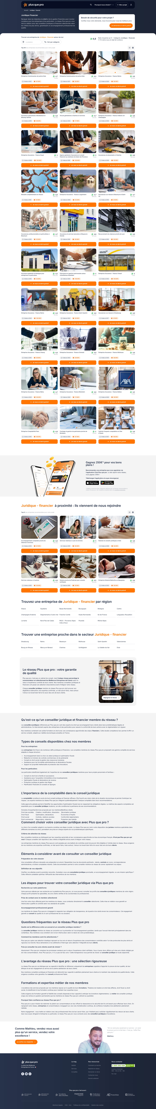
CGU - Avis (68, 1105)
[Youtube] (26, 1073)
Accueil (26, 10)
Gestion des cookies (97, 1105)
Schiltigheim (83, 647)
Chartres (62, 647)
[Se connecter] (131, 5)
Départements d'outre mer (49, 615)
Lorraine (24, 621)
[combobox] (32, 42)
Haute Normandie (85, 615)
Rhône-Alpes (102, 621)
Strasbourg (25, 641)
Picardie (81, 621)
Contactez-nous (93, 1075)
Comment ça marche (94, 1065)
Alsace (23, 609)
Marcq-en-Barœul (46, 647)
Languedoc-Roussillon (124, 615)
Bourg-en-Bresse (27, 647)
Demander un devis (94, 1072)
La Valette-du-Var (104, 647)
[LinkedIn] (30, 1073)
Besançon (62, 641)
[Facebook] (22, 1073)
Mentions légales (58, 1105)
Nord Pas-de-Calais (47, 621)
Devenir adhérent (93, 1078)
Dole (118, 647)
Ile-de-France (102, 615)
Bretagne (101, 609)
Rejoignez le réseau (110, 698)
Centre (119, 609)
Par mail (114, 1074)
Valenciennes (121, 641)
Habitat (73, 1065)
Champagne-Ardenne (28, 615)
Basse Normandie (65, 609)
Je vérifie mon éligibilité (25, 1042)
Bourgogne (82, 609)
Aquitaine (43, 609)
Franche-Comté (64, 615)
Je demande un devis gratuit (121, 25)
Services (73, 1068)
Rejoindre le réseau (94, 1068)
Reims (42, 641)
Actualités (74, 1072)
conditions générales (120, 490)
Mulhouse (82, 641)
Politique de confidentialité (81, 1105)
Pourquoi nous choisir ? (103, 5)
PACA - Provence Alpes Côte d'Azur (67, 622)
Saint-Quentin (102, 641)
